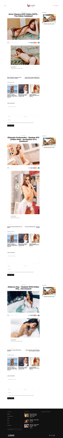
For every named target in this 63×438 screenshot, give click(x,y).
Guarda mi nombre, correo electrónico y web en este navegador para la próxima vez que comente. (21, 122)
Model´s (14, 420)
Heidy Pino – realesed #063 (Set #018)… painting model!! (34, 425)
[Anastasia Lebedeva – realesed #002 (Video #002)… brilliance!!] (34, 88)
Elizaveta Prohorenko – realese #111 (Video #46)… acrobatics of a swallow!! (14, 78)
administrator (11, 42)
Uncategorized (23, 12)
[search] (58, 5)
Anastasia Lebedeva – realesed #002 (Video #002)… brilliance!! (34, 95)
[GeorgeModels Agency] (11, 435)
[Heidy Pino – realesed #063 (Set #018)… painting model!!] (26, 425)
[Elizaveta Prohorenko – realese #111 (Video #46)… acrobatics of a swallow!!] (23, 154)
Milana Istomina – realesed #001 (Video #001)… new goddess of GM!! (22, 95)
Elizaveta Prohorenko (14, 416)
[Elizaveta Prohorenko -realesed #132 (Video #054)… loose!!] (26, 415)
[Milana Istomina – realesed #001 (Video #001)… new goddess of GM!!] (23, 88)
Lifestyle (14, 418)
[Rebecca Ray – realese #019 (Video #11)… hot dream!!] (23, 301)
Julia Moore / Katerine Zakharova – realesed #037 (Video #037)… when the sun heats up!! (12, 96)
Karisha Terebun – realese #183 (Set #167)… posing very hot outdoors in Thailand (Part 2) (32, 78)
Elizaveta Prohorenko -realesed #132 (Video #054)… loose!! (33, 415)
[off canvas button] (5, 5)
